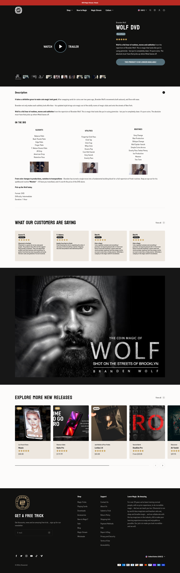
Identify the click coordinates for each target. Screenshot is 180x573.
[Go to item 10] (87, 77)
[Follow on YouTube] (31, 556)
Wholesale (81, 536)
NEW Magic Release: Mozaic (90, 3)
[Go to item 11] (95, 77)
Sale (79, 523)
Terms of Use (105, 540)
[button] (121, 39)
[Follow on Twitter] (21, 556)
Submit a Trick (105, 510)
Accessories (81, 515)
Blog (79, 528)
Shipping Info (105, 519)
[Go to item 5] (49, 77)
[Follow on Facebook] (16, 556)
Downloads (81, 510)
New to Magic (82, 10)
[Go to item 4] (41, 77)
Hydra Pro (60, 448)
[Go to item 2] (26, 77)
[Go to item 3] (34, 77)
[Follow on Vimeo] (41, 556)
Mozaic (21, 448)
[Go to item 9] (80, 77)
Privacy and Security (107, 536)
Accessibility (105, 545)
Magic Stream (96, 10)
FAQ (101, 528)
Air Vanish (175, 448)
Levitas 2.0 (99, 448)
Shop (68, 10)
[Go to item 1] (18, 77)
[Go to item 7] (64, 77)
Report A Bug (105, 532)
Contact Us (104, 502)
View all (158, 222)
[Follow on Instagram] (26, 556)
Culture (108, 10)
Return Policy (105, 515)
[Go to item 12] (103, 77)
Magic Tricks (81, 502)
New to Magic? (82, 519)
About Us (103, 506)
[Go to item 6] (57, 77)
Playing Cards (82, 506)
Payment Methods (106, 523)
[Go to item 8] (72, 77)
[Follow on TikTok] (36, 556)
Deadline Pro (138, 448)
